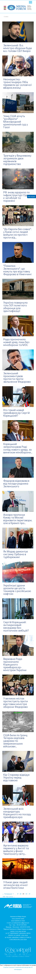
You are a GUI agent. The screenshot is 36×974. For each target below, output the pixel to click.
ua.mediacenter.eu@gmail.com (20, 923)
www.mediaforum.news (18, 921)
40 (26, 894)
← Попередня (7, 894)
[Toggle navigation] (30, 2)
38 (20, 894)
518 (4, 897)
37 (17, 894)
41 (29, 894)
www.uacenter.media (18, 919)
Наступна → (10, 897)
